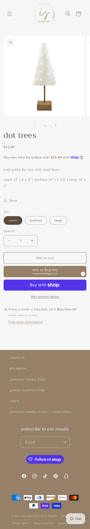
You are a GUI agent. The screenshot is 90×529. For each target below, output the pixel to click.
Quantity (9, 231)
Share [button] (13, 200)
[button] (9, 14)
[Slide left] (34, 125)
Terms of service (43, 523)
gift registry (18, 368)
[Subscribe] (64, 442)
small (13, 220)
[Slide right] (55, 125)
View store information (25, 322)
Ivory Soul (27, 516)
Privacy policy (20, 523)
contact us (17, 357)
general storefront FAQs (27, 390)
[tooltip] (83, 274)
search (14, 401)
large (58, 220)
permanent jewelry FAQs (27, 379)
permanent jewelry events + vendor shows (41, 411)
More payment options (45, 296)
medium (36, 220)
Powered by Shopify (45, 516)
